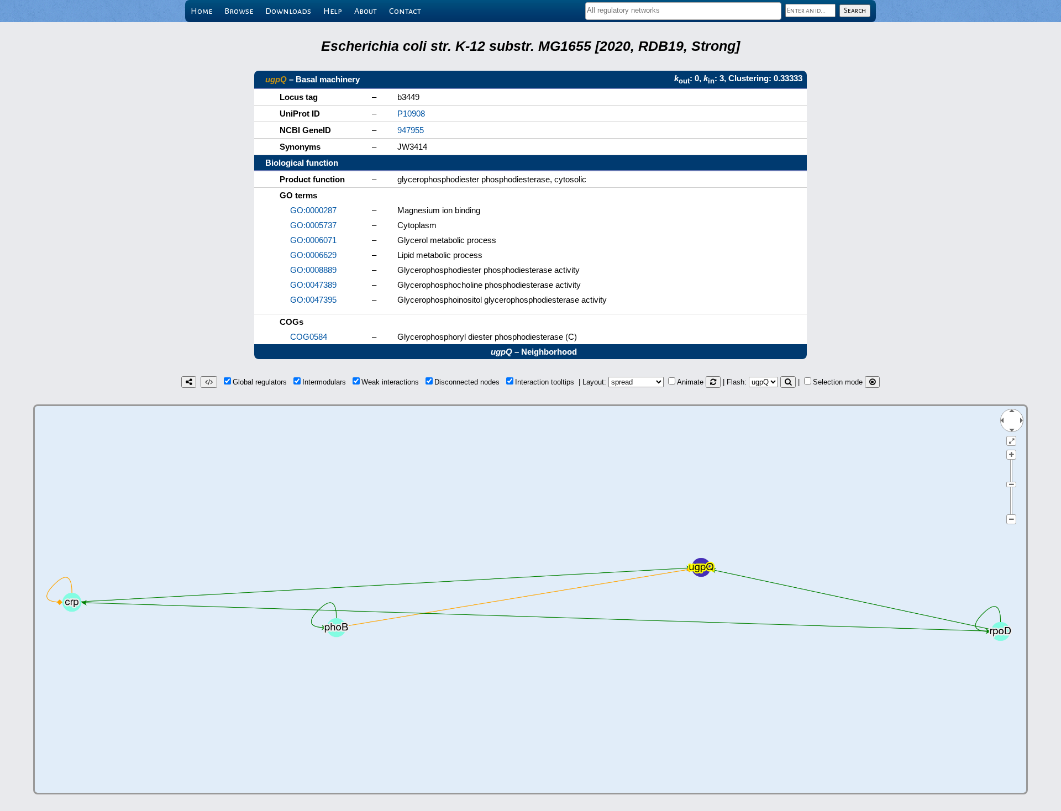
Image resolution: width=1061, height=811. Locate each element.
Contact (405, 11)
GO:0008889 (313, 270)
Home (201, 11)
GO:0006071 (313, 240)
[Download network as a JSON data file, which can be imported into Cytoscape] (209, 382)
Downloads (288, 11)
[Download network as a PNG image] (188, 382)
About (365, 11)
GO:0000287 (313, 210)
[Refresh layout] (713, 382)
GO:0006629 (313, 255)
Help (332, 11)
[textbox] (683, 10)
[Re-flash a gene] (788, 382)
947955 (410, 130)
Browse (238, 11)
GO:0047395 (313, 299)
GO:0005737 (313, 225)
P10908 (411, 113)
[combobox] (683, 11)
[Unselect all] (872, 382)
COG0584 (308, 336)
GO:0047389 (313, 284)
